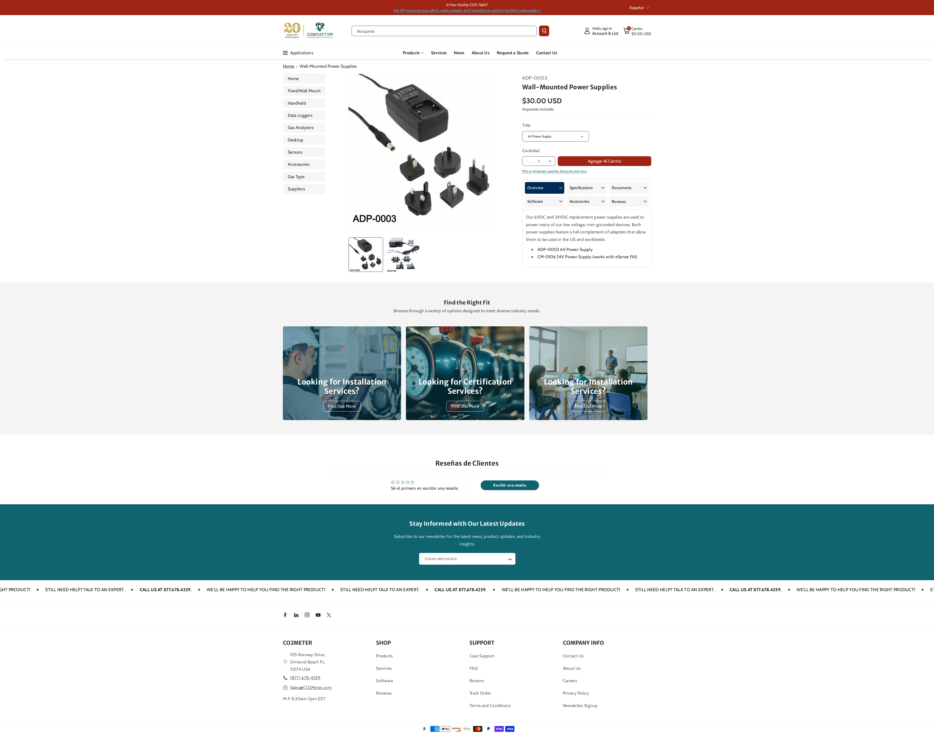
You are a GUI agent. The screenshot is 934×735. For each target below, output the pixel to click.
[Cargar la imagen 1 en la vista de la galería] (366, 254)
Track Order (480, 693)
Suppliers (296, 188)
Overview (535, 187)
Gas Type (296, 176)
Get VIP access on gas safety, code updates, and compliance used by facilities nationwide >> (467, 10)
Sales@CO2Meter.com (311, 687)
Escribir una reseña (509, 485)
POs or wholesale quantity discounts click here (554, 171)
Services (384, 668)
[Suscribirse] (509, 559)
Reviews (619, 201)
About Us (571, 668)
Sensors (295, 152)
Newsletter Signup (580, 705)
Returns (476, 680)
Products (411, 52)
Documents (622, 187)
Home (288, 66)
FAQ (473, 668)
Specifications (581, 187)
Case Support (482, 655)
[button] (637, 31)
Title (526, 125)
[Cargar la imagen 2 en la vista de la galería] (403, 254)
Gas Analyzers (301, 127)
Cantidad (530, 150)
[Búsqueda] (544, 31)
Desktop (296, 139)
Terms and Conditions (490, 705)
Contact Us (573, 655)
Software (535, 201)
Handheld (297, 103)
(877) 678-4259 (305, 677)
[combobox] (444, 31)
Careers (570, 680)
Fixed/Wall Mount (304, 90)
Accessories (298, 164)
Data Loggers (300, 115)
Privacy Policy (576, 693)
